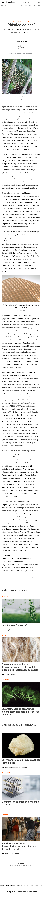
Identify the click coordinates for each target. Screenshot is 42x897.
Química (29, 53)
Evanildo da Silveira (21, 41)
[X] (14, 866)
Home (3, 876)
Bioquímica (12, 53)
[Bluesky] (19, 866)
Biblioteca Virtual (22, 885)
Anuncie (24, 876)
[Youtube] (28, 866)
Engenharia (21, 53)
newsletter (29, 2)
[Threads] (22, 866)
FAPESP (2, 885)
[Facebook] (11, 866)
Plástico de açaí (21, 25)
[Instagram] (16, 866)
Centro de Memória (36, 885)
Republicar (12, 9)
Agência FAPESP (10, 885)
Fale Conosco (36, 876)
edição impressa (36, 2)
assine (24, 2)
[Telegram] (25, 866)
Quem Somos (13, 876)
